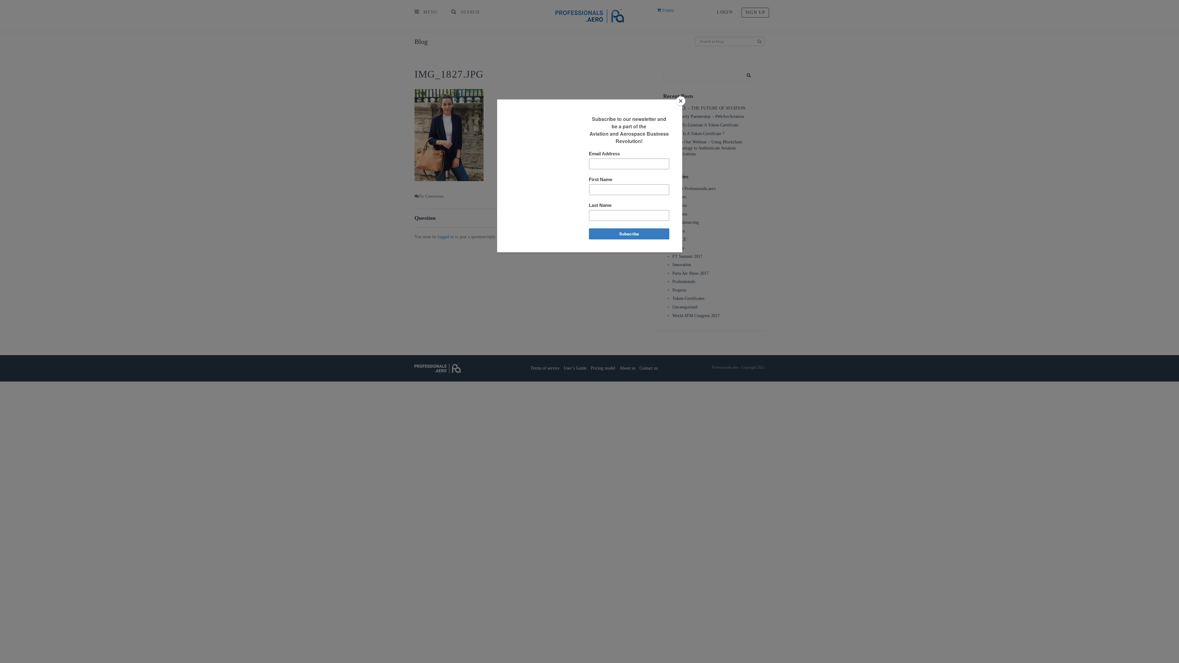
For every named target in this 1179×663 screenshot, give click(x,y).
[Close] (680, 101)
